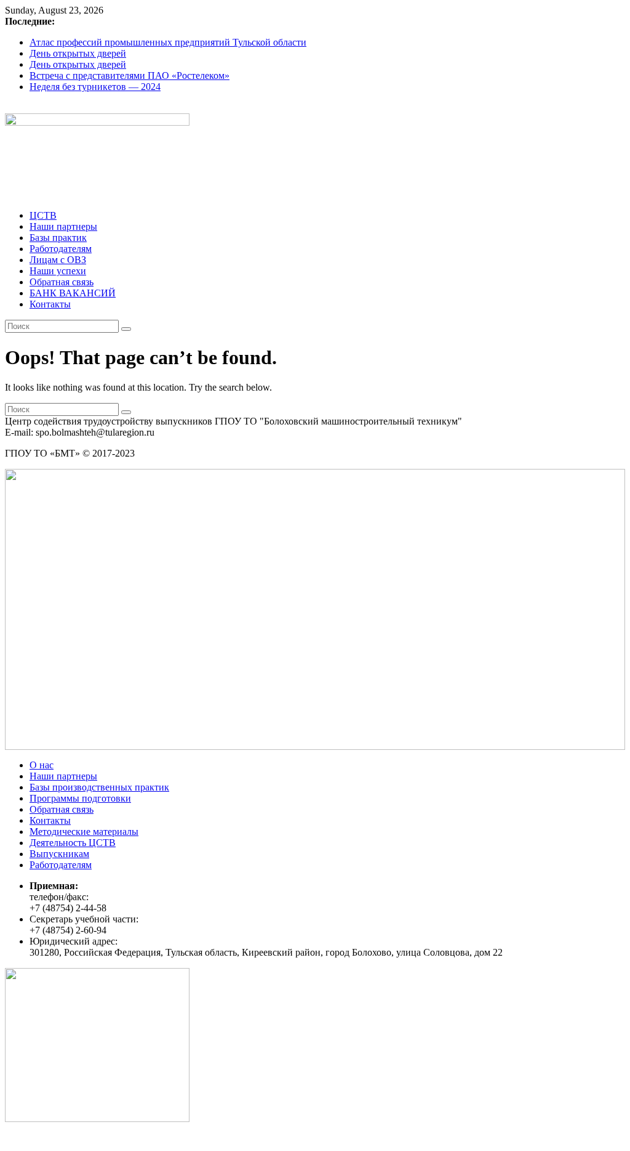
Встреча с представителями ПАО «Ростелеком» (129, 75)
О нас (42, 765)
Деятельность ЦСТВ (73, 842)
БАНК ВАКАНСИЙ (73, 293)
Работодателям (61, 248)
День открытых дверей (78, 53)
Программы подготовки (80, 798)
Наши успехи (58, 271)
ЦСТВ (43, 215)
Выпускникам (59, 853)
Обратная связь (62, 282)
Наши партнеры (63, 226)
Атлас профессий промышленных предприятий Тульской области (168, 42)
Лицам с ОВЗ (58, 259)
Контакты (50, 304)
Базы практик (58, 237)
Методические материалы (84, 831)
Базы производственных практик (99, 787)
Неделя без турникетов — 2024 (95, 86)
